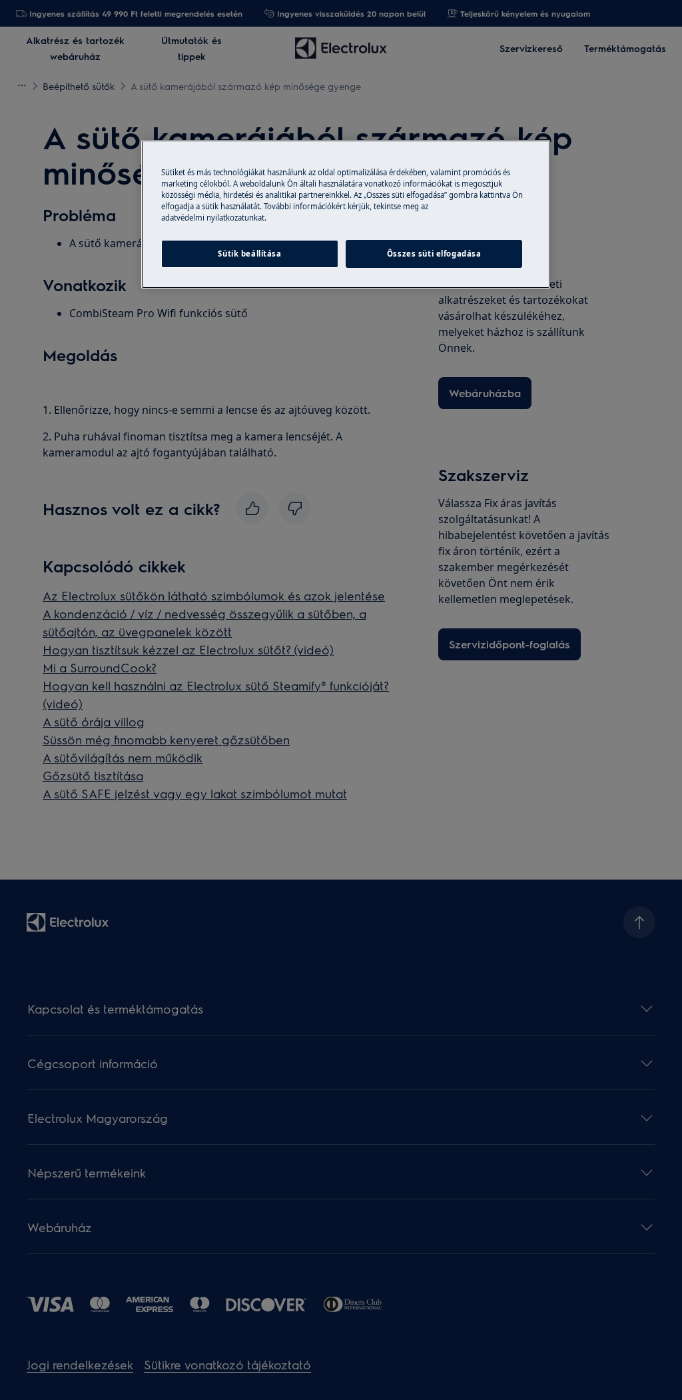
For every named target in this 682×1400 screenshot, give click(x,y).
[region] (345, 214)
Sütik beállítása (249, 254)
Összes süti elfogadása (434, 254)
